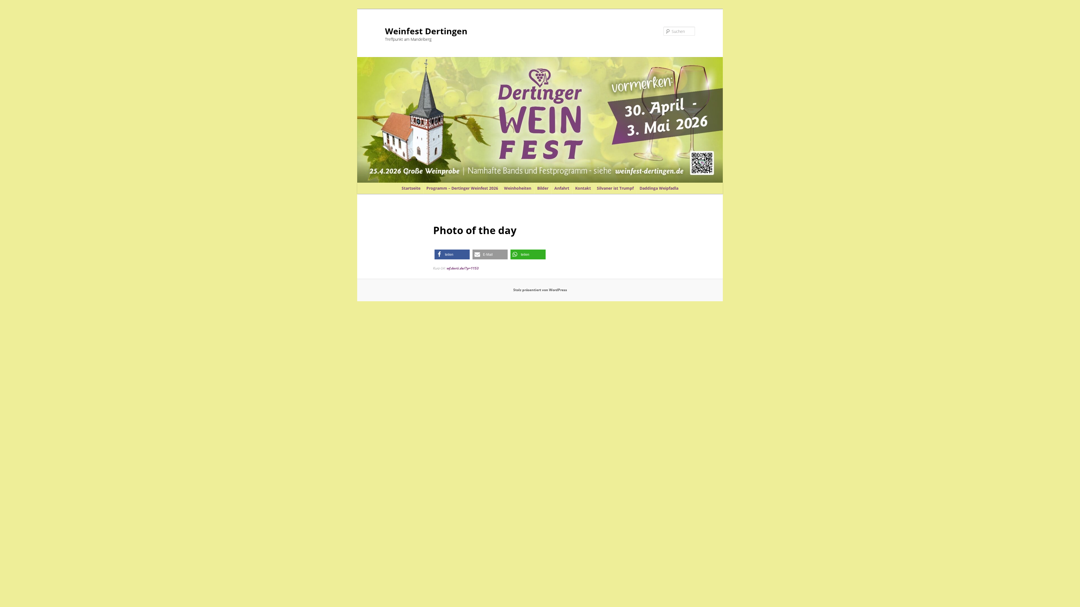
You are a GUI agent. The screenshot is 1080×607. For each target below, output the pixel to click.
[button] (452, 254)
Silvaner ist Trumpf (615, 188)
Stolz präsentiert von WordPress (540, 289)
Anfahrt (561, 188)
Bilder (542, 188)
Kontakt (583, 188)
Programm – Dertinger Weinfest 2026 (462, 188)
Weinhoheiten (517, 188)
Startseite (411, 188)
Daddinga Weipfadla (659, 188)
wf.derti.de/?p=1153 (463, 268)
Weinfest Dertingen (426, 31)
